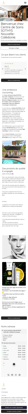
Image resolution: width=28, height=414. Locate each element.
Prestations (5, 392)
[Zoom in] (4, 363)
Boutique (4, 395)
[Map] (14, 366)
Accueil (3, 388)
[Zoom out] (4, 365)
